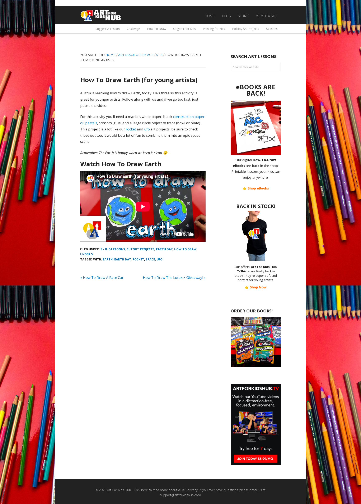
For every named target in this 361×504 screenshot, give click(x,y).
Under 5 (86, 254)
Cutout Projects (140, 249)
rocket (131, 129)
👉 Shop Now (256, 287)
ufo (147, 129)
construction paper (189, 116)
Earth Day (164, 249)
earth (108, 259)
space (150, 259)
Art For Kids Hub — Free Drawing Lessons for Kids (101, 15)
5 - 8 (103, 249)
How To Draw (185, 249)
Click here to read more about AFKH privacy (166, 490)
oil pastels (88, 122)
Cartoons (116, 249)
